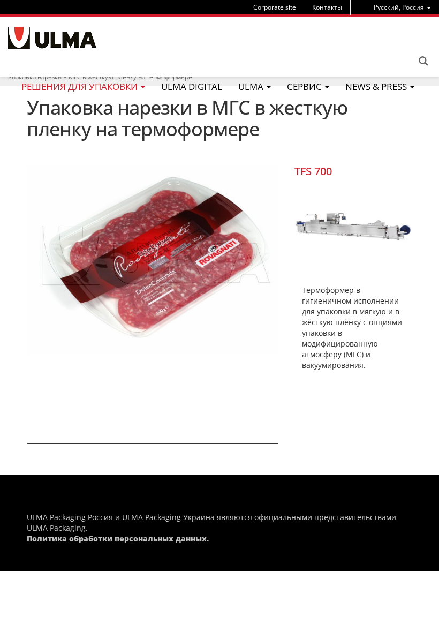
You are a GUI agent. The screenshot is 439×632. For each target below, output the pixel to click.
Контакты (327, 7)
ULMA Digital (191, 86)
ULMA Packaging (56, 528)
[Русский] (52, 38)
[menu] (402, 7)
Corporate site (274, 7)
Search (423, 61)
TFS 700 (313, 171)
